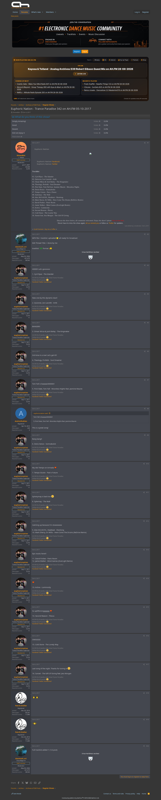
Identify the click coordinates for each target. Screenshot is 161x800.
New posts (14, 16)
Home (15, 12)
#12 (147, 521)
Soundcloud (47, 282)
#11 (147, 492)
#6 (148, 351)
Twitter (47, 164)
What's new (36, 12)
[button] (42, 12)
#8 (148, 409)
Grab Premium (39, 229)
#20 (147, 746)
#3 (148, 265)
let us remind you (92, 223)
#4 (148, 294)
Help (138, 794)
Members (50, 12)
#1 (148, 143)
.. (90, 258)
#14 (147, 578)
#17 (147, 664)
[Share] (144, 143)
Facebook (48, 161)
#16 (147, 636)
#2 (148, 234)
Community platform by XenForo (80, 798)
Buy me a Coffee (50, 229)
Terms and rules (118, 794)
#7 (148, 380)
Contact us (107, 794)
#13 (147, 550)
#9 (148, 435)
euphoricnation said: (41, 413)
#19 (147, 720)
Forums (24, 12)
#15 (147, 607)
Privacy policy (130, 794)
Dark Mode (17, 794)
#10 (147, 464)
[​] (90, 154)
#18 (147, 693)
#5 (148, 323)
